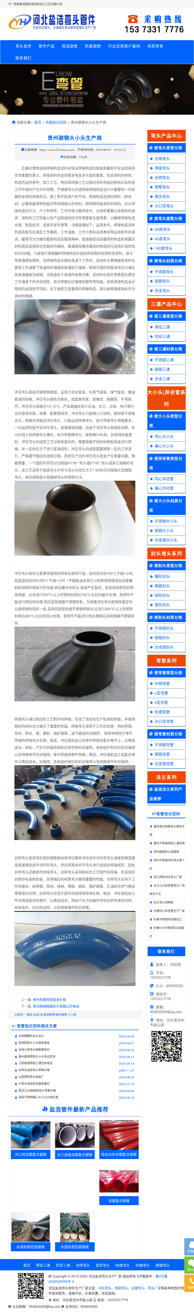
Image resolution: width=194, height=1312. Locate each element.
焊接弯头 (162, 168)
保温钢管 (70, 46)
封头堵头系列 (166, 553)
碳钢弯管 (162, 754)
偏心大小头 (164, 446)
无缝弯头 (162, 158)
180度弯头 (163, 248)
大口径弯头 (164, 206)
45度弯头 (162, 238)
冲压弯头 (104, 1288)
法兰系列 (166, 777)
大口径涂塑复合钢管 (31, 1154)
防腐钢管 (93, 46)
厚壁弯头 (162, 187)
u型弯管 (161, 693)
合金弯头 (162, 290)
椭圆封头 (162, 585)
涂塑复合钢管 (119, 1200)
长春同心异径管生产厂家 (169, 911)
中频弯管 (162, 683)
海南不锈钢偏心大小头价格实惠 (38, 1097)
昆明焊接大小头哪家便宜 (34, 1043)
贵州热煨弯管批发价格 (49, 999)
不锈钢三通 (164, 359)
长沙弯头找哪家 (163, 902)
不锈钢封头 (164, 628)
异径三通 (162, 336)
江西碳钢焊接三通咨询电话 (35, 1063)
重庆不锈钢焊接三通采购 (169, 843)
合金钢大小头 (166, 540)
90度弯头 (162, 229)
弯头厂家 (154, 1288)
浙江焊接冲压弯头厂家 (168, 877)
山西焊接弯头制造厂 (31, 1077)
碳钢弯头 (162, 281)
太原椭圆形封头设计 (31, 1036)
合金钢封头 (164, 647)
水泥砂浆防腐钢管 (30, 1246)
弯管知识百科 (56, 122)
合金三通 (162, 378)
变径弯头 (103, 1265)
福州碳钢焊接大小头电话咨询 (36, 1056)
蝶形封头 (162, 576)
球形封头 (162, 595)
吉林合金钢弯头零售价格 (34, 1070)
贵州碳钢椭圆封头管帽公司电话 (56, 1006)
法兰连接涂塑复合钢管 (75, 1154)
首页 (37, 122)
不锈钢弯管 (164, 744)
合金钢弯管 (164, 763)
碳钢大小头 (164, 530)
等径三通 (162, 327)
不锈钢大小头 (166, 521)
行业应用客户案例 (124, 46)
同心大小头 (164, 436)
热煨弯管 (162, 712)
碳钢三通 (162, 369)
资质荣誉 (155, 46)
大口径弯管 (164, 721)
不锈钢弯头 (164, 271)
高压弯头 (162, 196)
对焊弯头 (162, 177)
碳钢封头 (162, 637)
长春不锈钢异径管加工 (168, 919)
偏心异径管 (164, 488)
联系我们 (23, 58)
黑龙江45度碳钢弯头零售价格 (37, 1090)
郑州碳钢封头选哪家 (166, 852)
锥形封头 (162, 604)
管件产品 (47, 46)
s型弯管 (161, 702)
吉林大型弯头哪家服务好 (34, 1049)
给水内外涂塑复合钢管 (119, 1154)
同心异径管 (164, 478)
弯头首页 (23, 46)
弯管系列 (166, 660)
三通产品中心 (166, 304)
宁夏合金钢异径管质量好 (34, 1083)
